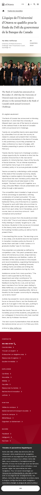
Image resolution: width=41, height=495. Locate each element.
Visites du (9, 407)
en (23, 4)
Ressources (10, 358)
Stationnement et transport (15, 411)
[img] (8, 4)
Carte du (8, 414)
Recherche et (11, 391)
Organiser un (11, 421)
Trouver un (9, 351)
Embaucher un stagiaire (13, 354)
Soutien (8, 361)
